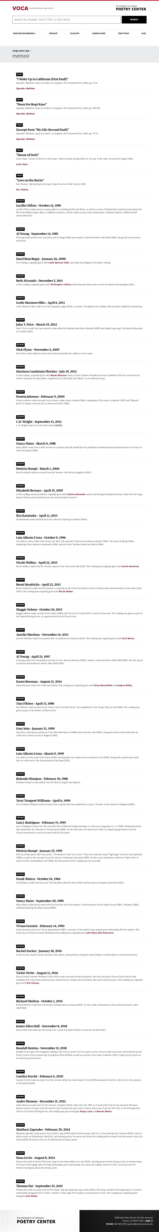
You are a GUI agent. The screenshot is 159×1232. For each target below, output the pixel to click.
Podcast (53, 33)
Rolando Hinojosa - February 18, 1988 (42, 779)
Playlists (74, 33)
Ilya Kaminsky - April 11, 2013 (36, 515)
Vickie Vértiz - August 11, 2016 (37, 973)
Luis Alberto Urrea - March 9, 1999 (40, 753)
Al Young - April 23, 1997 (33, 656)
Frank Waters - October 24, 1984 (38, 879)
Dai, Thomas (22, 190)
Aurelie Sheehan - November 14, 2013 (42, 634)
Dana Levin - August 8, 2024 (35, 1158)
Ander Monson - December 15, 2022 (41, 1101)
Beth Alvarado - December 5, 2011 (39, 280)
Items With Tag (20, 51)
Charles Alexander (76, 494)
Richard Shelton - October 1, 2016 (39, 1001)
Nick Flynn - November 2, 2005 (37, 349)
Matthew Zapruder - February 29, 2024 (43, 1129)
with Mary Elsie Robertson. (100, 933)
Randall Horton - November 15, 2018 (41, 1048)
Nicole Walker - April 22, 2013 (36, 562)
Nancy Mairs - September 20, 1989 (40, 901)
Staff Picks (123, 33)
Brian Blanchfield (103, 685)
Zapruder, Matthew (25, 88)
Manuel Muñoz (104, 1111)
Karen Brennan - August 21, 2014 (39, 681)
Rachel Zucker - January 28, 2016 (39, 951)
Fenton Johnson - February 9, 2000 (40, 396)
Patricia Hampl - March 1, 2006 (37, 468)
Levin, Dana (22, 164)
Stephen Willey (124, 685)
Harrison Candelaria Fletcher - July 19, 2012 (46, 371)
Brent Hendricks (130, 566)
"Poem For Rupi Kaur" (31, 104)
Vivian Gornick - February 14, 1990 (40, 926)
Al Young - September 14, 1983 (37, 234)
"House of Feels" (27, 155)
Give (144, 33)
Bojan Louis (86, 1111)
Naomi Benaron (59, 375)
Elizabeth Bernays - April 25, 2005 (39, 490)
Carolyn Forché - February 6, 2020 (39, 1076)
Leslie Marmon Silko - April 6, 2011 (40, 302)
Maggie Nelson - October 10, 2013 (39, 609)
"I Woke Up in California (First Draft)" (42, 79)
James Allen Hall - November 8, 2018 (41, 1026)
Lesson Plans (98, 33)
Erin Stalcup (33, 983)
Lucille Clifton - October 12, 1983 (38, 205)
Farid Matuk (128, 638)
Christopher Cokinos (61, 284)
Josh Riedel (31, 1196)
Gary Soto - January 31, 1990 (35, 728)
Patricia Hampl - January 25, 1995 (39, 851)
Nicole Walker (66, 591)
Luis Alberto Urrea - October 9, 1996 (41, 537)
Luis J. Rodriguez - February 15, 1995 (41, 822)
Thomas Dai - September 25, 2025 (39, 1186)
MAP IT (149, 1221)
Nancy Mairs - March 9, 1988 (36, 443)
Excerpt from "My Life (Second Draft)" (42, 130)
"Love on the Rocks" (30, 180)
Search (134, 19)
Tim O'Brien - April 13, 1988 (35, 703)
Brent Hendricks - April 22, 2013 (38, 584)
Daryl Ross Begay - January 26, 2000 (41, 259)
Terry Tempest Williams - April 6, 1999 (43, 800)
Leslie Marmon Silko (58, 263)
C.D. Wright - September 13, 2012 (38, 421)
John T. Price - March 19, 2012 (36, 324)
